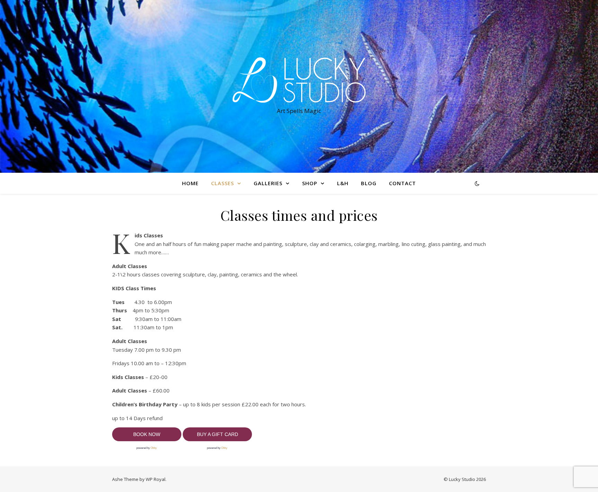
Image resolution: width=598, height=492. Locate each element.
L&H (342, 183)
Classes (222, 183)
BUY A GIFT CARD (217, 434)
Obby (154, 448)
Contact (402, 183)
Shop (309, 183)
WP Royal (155, 479)
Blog (369, 183)
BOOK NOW (146, 434)
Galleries (268, 183)
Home (190, 183)
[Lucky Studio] (299, 80)
